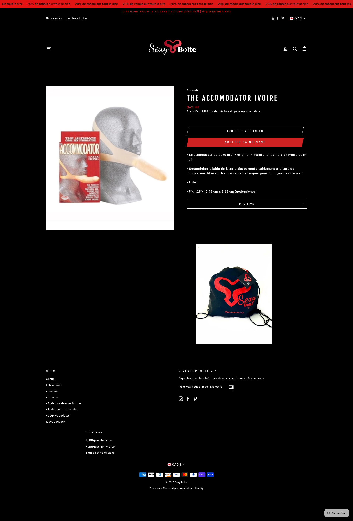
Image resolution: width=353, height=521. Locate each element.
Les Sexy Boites (77, 18)
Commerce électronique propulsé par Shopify (177, 488)
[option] (176, 11)
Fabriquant (53, 385)
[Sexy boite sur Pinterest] (195, 398)
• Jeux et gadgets (58, 415)
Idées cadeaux (55, 421)
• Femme (52, 391)
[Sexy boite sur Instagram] (181, 398)
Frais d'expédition (199, 111)
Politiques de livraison (101, 446)
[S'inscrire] (231, 387)
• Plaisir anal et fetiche (61, 409)
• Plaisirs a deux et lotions (63, 403)
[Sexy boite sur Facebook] (188, 398)
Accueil (192, 90)
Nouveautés (54, 18)
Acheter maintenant (245, 142)
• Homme (52, 397)
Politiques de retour (99, 440)
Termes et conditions (100, 452)
